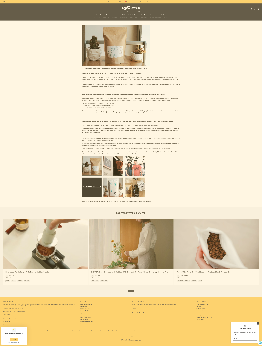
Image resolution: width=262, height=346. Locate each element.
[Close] (258, 323)
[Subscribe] (255, 339)
